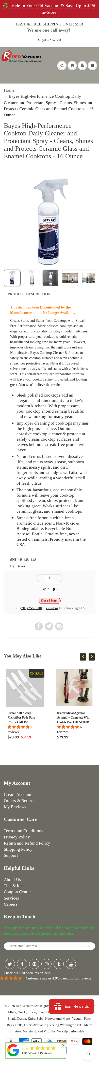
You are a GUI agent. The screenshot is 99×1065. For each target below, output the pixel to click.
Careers (11, 904)
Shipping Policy (18, 849)
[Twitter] (10, 964)
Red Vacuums (25, 1006)
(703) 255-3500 (51, 40)
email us (52, 608)
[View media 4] (70, 278)
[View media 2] (31, 278)
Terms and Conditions (23, 830)
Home (9, 90)
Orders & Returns (19, 800)
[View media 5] (89, 278)
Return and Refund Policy (27, 843)
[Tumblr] (59, 964)
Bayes (20, 566)
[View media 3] (50, 278)
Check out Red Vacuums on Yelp (27, 973)
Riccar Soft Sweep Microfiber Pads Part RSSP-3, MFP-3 (21, 717)
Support (11, 855)
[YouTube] (71, 964)
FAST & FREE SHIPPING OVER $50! (49, 24)
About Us (12, 879)
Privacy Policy (17, 837)
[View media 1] (12, 278)
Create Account (17, 794)
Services (11, 898)
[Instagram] (46, 964)
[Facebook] (22, 964)
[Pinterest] (34, 964)
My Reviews (15, 806)
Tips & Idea (14, 885)
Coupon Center (17, 891)
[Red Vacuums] (13, 1056)
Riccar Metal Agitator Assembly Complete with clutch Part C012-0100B (73, 717)
